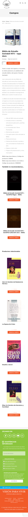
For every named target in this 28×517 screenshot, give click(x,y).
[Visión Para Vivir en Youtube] (18, 436)
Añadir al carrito (13, 63)
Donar (14, 498)
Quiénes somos (8, 498)
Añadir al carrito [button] (14, 199)
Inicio (3, 21)
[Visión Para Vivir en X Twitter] (10, 436)
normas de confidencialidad (18, 478)
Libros (7, 21)
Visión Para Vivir (17, 507)
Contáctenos (20, 498)
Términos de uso (14, 502)
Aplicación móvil (16, 499)
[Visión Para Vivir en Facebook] (6, 436)
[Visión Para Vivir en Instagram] (14, 436)
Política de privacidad (9, 501)
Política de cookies (20, 501)
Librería (9, 499)
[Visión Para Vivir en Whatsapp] (22, 436)
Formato (4, 59)
